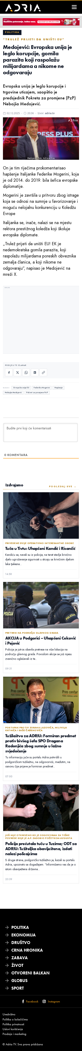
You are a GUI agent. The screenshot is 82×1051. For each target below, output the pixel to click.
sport (17, 988)
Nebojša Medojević (13, 392)
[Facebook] (9, 372)
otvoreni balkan (30, 972)
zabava (19, 957)
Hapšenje (58, 388)
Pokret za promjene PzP (37, 392)
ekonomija (23, 934)
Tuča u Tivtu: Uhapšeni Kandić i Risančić (40, 548)
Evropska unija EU (21, 388)
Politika (12, 32)
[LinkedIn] (34, 372)
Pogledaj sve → (63, 486)
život (17, 965)
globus (19, 980)
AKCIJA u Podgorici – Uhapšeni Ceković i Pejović (40, 640)
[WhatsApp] (26, 372)
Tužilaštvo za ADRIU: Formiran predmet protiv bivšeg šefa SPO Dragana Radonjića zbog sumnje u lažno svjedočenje (40, 743)
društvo (20, 942)
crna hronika (27, 950)
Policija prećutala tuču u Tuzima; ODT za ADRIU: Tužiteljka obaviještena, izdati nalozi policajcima (41, 848)
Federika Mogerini (42, 388)
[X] (17, 372)
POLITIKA (20, 927)
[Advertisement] (41, 320)
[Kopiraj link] (43, 372)
